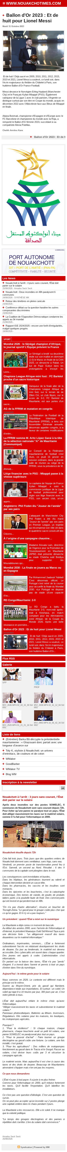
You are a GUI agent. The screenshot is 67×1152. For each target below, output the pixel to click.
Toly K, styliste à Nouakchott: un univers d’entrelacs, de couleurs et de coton (27, 752)
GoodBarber (13, 764)
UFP (4, 682)
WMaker (11, 758)
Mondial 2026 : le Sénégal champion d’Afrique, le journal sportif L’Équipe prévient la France (32, 346)
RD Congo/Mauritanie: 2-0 (20, 600)
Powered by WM (42, 1147)
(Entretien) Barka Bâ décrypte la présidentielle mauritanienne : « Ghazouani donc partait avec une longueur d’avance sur (32, 742)
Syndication (26, 1147)
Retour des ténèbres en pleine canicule (25, 301)
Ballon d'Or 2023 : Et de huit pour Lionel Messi (32, 629)
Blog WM (11, 774)
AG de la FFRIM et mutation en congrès (28, 408)
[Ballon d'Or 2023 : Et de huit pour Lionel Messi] (33, 31)
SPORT (7, 339)
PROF (37, 687)
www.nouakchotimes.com (33, 3)
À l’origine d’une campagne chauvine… (28, 538)
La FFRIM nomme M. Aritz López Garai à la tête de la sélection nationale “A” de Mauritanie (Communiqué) (33, 441)
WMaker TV (13, 769)
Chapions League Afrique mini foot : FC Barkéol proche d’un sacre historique (33, 378)
